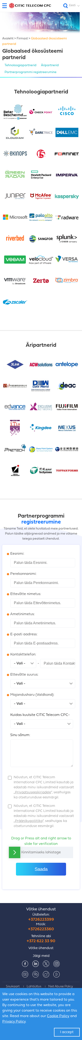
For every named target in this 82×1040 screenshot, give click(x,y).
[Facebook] (25, 963)
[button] (6, 5)
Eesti (72, 5)
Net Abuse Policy (60, 986)
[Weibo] (46, 974)
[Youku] (56, 974)
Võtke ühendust (41, 909)
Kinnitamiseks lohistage (41, 852)
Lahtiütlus (34, 986)
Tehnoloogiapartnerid (20, 65)
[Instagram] (56, 963)
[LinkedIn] (35, 963)
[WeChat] (35, 974)
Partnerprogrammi (30, 72)
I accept (67, 1032)
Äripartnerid (50, 65)
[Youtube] (25, 974)
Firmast (22, 38)
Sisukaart (13, 986)
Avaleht (7, 38)
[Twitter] (46, 963)
